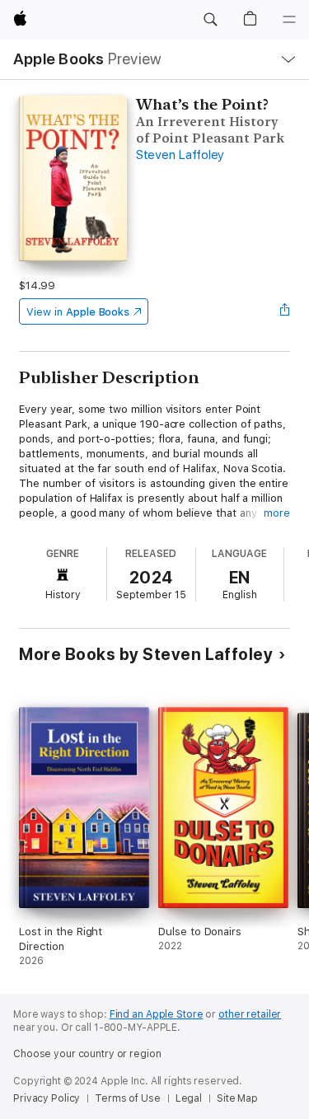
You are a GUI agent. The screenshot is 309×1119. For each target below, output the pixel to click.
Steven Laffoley (180, 154)
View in (77, 312)
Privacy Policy (46, 1098)
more (277, 513)
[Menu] (289, 20)
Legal (189, 1098)
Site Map (237, 1098)
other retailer (249, 1014)
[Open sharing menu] (285, 311)
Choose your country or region (87, 1054)
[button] (210, 20)
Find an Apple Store (157, 1014)
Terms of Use (128, 1098)
